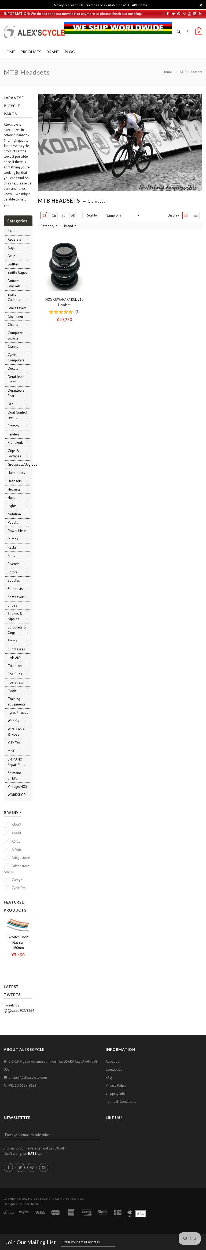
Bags (11, 247)
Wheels (13, 721)
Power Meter (17, 530)
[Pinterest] (178, 13)
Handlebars (16, 472)
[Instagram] (194, 13)
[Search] (179, 32)
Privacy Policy (116, 1085)
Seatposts (15, 589)
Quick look (84, 289)
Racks (12, 547)
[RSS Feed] (200, 13)
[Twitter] (173, 13)
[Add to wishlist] (83, 246)
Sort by (92, 215)
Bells (12, 256)
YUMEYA (14, 742)
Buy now (66, 289)
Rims (11, 555)
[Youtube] (189, 13)
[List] (196, 215)
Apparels (14, 239)
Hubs (11, 497)
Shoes (12, 605)
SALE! (12, 231)
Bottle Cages (17, 272)
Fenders (14, 434)
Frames (13, 426)
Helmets (14, 489)
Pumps (13, 539)
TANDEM (14, 657)
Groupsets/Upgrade (22, 464)
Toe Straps (16, 682)
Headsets (15, 481)
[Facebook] (167, 13)
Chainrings (16, 316)
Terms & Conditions (121, 1101)
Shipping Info (115, 1093)
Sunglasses (16, 649)
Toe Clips (15, 674)
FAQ (109, 1077)
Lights (12, 506)
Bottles (13, 264)
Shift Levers (16, 597)
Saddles (14, 580)
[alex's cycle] (37, 32)
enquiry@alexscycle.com (28, 1077)
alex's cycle (39, 1199)
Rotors (12, 572)
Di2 (10, 404)
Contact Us (114, 1069)
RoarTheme (31, 1204)
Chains (13, 324)
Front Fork (15, 442)
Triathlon (15, 665)
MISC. (12, 751)
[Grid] (186, 215)
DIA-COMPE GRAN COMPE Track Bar (18, 945)
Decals (13, 368)
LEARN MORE (139, 5)
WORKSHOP (16, 795)
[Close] (201, 5)
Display (173, 215)
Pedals (13, 522)
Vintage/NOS (17, 786)
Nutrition (14, 514)
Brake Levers (17, 308)
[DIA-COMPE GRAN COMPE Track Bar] (18, 926)
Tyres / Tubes (18, 712)
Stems (12, 641)
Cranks (13, 346)
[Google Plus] (184, 13)
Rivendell (15, 564)
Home (168, 72)
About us (112, 1061)
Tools (12, 690)
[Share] (83, 257)
